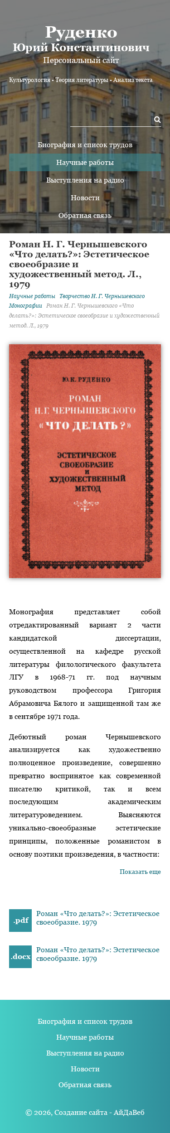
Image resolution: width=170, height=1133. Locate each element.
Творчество (102, 296)
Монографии (25, 306)
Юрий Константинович (81, 38)
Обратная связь (85, 215)
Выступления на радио (85, 180)
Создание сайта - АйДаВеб (99, 1112)
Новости (85, 197)
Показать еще (140, 871)
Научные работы (85, 162)
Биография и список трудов (85, 144)
